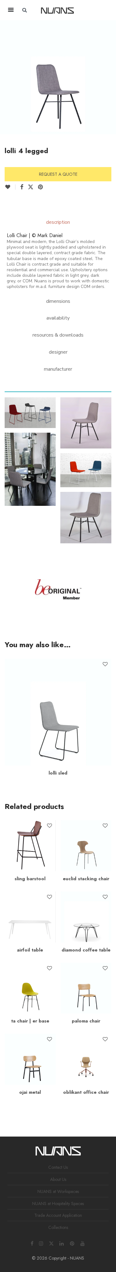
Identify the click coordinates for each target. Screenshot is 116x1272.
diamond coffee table (86, 950)
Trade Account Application (58, 1215)
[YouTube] (82, 1243)
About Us (58, 1179)
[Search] (96, 10)
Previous (6, 76)
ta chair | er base (30, 1021)
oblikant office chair (86, 1092)
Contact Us (58, 1167)
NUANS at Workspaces (58, 1191)
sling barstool (30, 878)
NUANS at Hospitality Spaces (58, 1203)
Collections (58, 1227)
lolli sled (58, 773)
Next (110, 76)
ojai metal (30, 1092)
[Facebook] (32, 1243)
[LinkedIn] (61, 1243)
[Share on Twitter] (30, 187)
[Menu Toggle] (11, 10)
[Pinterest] (72, 1243)
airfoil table (30, 950)
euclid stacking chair (86, 878)
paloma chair (86, 1021)
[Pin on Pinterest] (41, 187)
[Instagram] (41, 1243)
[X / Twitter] (51, 1243)
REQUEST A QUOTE (58, 174)
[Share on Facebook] (21, 187)
